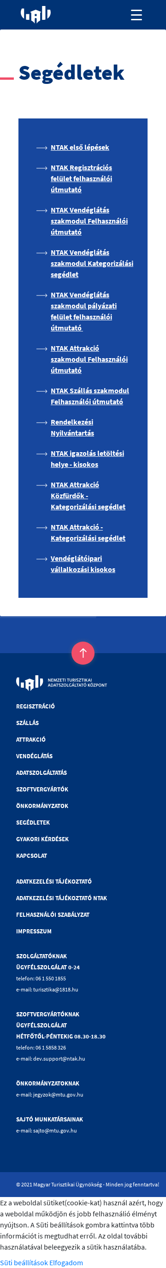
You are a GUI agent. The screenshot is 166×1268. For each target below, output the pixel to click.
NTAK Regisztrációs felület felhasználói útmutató (81, 178)
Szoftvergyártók (42, 789)
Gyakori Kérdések (42, 839)
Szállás (27, 723)
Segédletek (33, 822)
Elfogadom (66, 1262)
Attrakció (31, 739)
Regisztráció (35, 706)
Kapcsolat (31, 856)
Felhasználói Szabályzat (52, 915)
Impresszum (34, 931)
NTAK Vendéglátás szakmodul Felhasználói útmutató (89, 220)
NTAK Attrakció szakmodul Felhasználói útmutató (89, 359)
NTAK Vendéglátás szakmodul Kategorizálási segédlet (92, 263)
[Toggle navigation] (136, 14)
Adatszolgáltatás (41, 773)
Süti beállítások (24, 1262)
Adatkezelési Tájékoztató (54, 881)
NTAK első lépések (80, 147)
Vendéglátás (34, 756)
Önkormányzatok (42, 806)
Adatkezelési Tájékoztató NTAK (61, 898)
